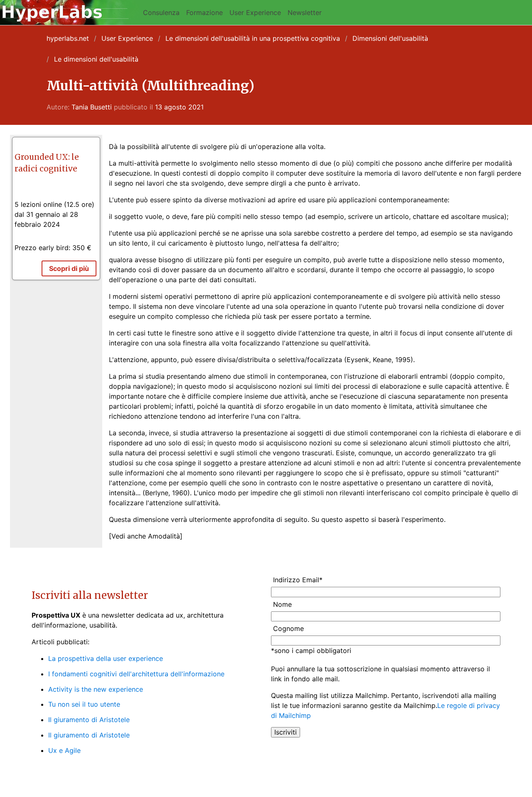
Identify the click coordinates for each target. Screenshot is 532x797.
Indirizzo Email (298, 580)
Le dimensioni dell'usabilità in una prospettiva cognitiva (252, 38)
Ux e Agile (64, 750)
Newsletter (305, 12)
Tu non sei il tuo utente (84, 704)
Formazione (204, 12)
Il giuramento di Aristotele (89, 719)
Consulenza (161, 12)
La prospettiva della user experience (105, 658)
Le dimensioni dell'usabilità (96, 59)
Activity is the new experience (95, 689)
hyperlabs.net (68, 38)
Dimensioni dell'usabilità (390, 38)
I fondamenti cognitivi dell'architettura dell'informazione (136, 674)
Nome (282, 604)
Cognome (288, 628)
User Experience (255, 12)
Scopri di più (69, 268)
